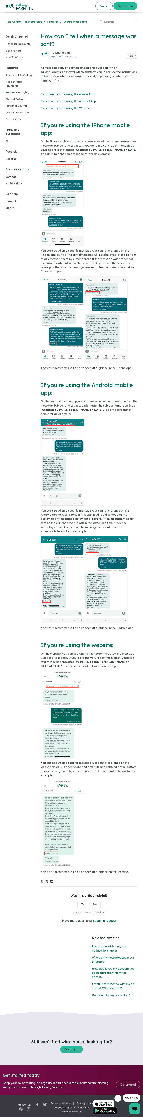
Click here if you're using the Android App (68, 101)
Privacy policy (85, 1103)
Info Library (13, 119)
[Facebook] (42, 881)
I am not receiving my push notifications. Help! (110, 948)
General (11, 201)
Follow (132, 56)
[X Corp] (47, 881)
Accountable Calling (19, 75)
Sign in (104, 6)
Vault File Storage (17, 112)
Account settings (18, 169)
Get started (128, 1084)
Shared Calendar (16, 99)
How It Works (14, 57)
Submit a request (104, 920)
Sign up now (125, 6)
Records (11, 151)
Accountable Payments (14, 83)
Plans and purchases (13, 132)
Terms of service (60, 1103)
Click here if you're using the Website (65, 108)
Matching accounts (18, 44)
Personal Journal (17, 105)
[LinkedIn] (51, 881)
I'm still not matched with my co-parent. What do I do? (113, 986)
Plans (9, 141)
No (95, 904)
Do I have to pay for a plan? (111, 995)
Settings (11, 176)
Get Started (13, 50)
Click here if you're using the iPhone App (67, 94)
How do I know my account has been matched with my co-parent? (113, 973)
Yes (83, 904)
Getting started (17, 36)
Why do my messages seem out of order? (113, 959)
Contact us (71, 1049)
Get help (12, 194)
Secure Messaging (75, 21)
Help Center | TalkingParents (24, 21)
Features (53, 21)
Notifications (14, 183)
